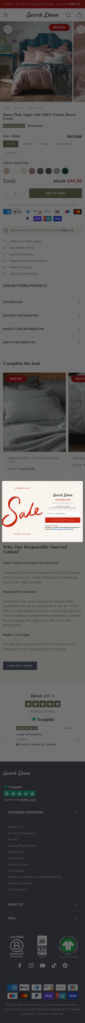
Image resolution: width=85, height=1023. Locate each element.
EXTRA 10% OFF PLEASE (63, 520)
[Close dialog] (80, 483)
